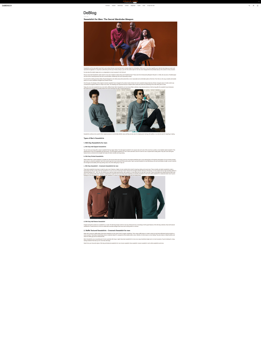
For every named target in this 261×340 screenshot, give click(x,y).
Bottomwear (120, 5)
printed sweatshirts (134, 159)
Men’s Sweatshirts (119, 87)
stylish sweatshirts (164, 169)
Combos (127, 5)
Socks (144, 5)
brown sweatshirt (108, 175)
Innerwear (107, 5)
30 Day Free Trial (150, 5)
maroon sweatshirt (118, 175)
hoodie (87, 88)
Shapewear (133, 5)
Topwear (113, 5)
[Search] (249, 5)
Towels (139, 5)
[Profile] (253, 5)
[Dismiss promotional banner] (259, 2)
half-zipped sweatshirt (125, 150)
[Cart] (257, 5)
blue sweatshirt (133, 243)
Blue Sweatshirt (140, 173)
